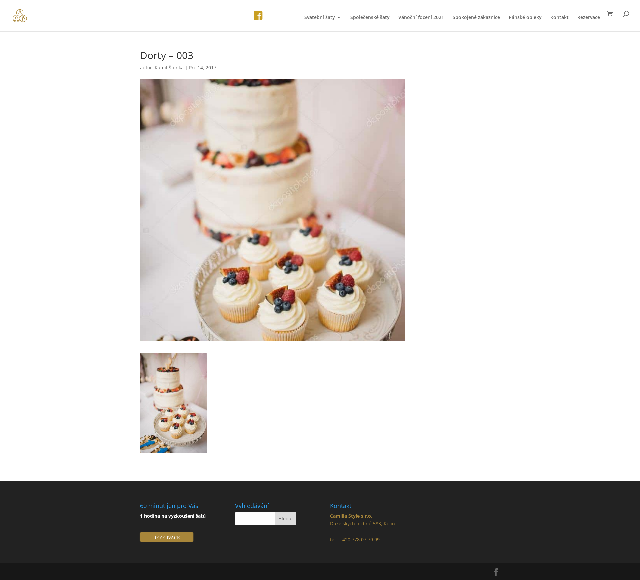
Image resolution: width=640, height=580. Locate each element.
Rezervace (588, 17)
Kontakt (559, 17)
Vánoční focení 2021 (421, 17)
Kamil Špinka (169, 67)
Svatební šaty (319, 17)
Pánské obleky (525, 17)
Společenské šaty (370, 17)
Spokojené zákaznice (476, 17)
